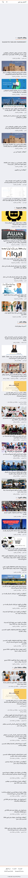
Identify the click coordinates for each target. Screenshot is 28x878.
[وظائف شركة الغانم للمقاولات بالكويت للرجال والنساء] (14, 509)
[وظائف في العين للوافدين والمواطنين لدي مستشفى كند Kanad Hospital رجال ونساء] (14, 123)
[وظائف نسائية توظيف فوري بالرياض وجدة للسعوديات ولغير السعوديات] (14, 219)
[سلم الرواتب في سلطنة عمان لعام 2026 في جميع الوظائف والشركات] (14, 807)
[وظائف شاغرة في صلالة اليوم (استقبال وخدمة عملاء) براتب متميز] (14, 679)
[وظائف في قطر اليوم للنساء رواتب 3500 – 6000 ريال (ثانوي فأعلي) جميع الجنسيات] (14, 353)
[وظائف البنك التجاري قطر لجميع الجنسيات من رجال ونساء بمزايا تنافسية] (14, 450)
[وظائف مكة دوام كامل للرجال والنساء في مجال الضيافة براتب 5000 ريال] (14, 273)
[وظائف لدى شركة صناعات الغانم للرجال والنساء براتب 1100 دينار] (14, 527)
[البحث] (3, 2)
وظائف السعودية (21, 208)
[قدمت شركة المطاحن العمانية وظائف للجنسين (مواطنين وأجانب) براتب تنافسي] (14, 751)
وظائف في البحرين (22, 402)
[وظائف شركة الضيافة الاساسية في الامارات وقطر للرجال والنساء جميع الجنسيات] (14, 371)
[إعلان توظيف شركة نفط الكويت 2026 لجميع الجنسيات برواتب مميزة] (14, 656)
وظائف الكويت (22, 497)
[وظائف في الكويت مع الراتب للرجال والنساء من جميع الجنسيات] (14, 601)
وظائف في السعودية (16, 226)
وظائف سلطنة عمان (20, 667)
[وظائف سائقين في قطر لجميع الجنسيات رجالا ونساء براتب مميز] (14, 487)
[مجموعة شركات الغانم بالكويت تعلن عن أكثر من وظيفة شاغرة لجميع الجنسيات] (14, 583)
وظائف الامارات (21, 38)
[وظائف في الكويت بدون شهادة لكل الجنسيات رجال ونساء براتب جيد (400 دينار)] (14, 619)
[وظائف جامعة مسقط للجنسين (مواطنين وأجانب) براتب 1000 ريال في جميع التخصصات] (14, 788)
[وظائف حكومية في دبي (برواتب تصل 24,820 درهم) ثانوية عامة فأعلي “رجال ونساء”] (14, 159)
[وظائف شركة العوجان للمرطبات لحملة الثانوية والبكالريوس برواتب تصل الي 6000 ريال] (14, 237)
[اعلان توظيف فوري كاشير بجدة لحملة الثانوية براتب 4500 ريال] (14, 291)
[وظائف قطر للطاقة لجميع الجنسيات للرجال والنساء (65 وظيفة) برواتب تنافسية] (14, 468)
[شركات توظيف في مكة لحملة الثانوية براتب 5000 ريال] (14, 309)
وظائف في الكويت (17, 516)
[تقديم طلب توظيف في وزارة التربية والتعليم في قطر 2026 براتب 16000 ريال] (14, 414)
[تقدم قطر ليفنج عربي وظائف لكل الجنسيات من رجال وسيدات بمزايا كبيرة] (14, 432)
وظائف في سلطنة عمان (12, 402)
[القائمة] (6, 2)
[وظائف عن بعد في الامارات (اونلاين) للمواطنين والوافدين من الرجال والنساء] (14, 87)
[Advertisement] (14, 19)
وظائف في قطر (16, 342)
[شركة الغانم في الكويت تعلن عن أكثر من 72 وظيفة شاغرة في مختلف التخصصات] (14, 545)
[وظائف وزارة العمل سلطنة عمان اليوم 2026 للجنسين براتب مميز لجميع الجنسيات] (14, 825)
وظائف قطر (22, 322)
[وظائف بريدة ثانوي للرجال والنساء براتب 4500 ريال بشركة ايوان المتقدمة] (14, 255)
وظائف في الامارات (16, 58)
